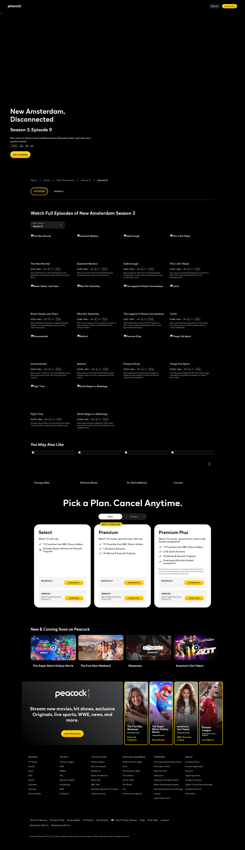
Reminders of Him (162, 766)
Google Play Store (193, 780)
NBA (62, 766)
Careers (165, 820)
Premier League (67, 762)
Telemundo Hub (98, 793)
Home (34, 180)
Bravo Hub (96, 780)
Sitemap (32, 789)
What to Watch (98, 762)
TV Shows (32, 762)
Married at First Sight (132, 762)
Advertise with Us (39, 825)
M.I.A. (125, 766)
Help (142, 820)
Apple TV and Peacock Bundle (198, 784)
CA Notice (88, 820)
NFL (62, 775)
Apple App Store (192, 775)
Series (47, 180)
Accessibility (73, 820)
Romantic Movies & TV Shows (104, 789)
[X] (189, 826)
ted (124, 789)
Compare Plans (192, 762)
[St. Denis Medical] (147, 465)
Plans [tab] (110, 516)
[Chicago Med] (54, 465)
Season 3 (86, 180)
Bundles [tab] (134, 516)
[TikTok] (196, 818)
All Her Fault (128, 780)
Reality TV (96, 771)
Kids (30, 775)
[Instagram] (211, 818)
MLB (62, 789)
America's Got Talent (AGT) (166, 780)
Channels (32, 784)
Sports (31, 780)
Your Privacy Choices (126, 820)
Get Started (229, 6)
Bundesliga (65, 784)
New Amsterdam (65, 180)
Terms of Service (38, 820)
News (31, 771)
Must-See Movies (99, 775)
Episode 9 (103, 180)
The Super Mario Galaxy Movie (168, 762)
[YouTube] (204, 818)
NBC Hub (95, 784)
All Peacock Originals (132, 793)
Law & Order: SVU (162, 798)
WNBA (63, 771)
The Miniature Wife (131, 771)
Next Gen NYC (160, 771)
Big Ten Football (67, 780)
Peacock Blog (34, 793)
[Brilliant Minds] (100, 465)
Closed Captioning (193, 766)
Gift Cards (190, 793)
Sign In (214, 6)
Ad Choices (102, 820)
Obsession (158, 775)
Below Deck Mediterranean (166, 784)
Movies (31, 766)
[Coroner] (193, 465)
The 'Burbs (127, 784)
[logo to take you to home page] (15, 6)
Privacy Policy (57, 820)
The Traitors (127, 775)
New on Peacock (98, 766)
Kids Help (153, 820)
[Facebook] (189, 818)
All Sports (64, 793)
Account (189, 771)
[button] (53, 647)
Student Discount (193, 789)
